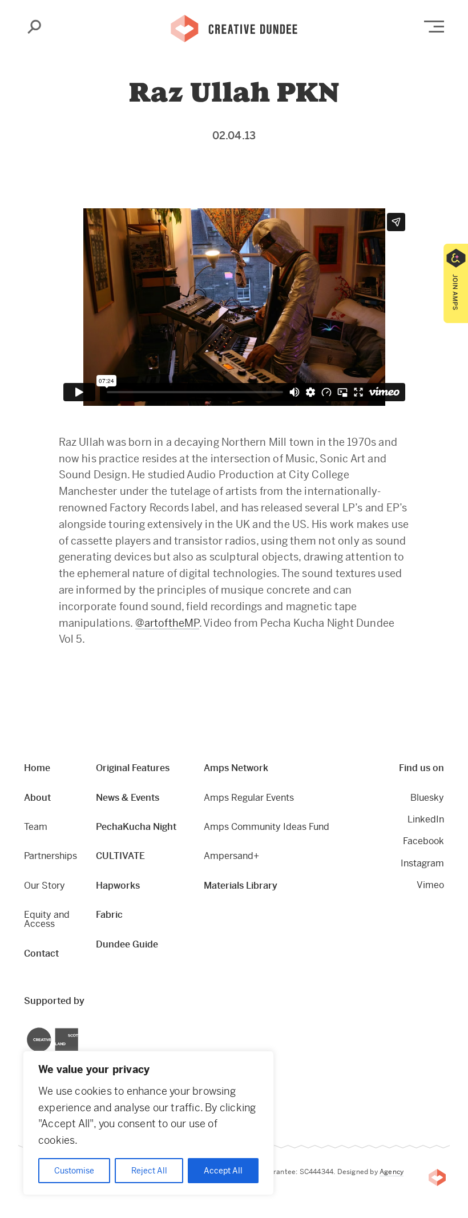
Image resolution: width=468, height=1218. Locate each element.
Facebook (423, 841)
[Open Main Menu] (434, 27)
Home (37, 768)
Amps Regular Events (249, 798)
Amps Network (236, 768)
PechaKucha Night (136, 827)
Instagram (422, 863)
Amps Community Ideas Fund (266, 827)
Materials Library (240, 886)
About (37, 798)
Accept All (223, 1170)
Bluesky (427, 798)
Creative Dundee (234, 27)
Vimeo (430, 885)
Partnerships (50, 856)
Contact (41, 953)
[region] (148, 1123)
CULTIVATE (120, 856)
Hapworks (118, 886)
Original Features (133, 768)
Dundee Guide (127, 944)
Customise (74, 1170)
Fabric (109, 915)
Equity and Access (47, 919)
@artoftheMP (167, 623)
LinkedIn (426, 819)
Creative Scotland (27, 1029)
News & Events (127, 798)
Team (35, 827)
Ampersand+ (231, 856)
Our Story (44, 886)
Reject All (149, 1170)
